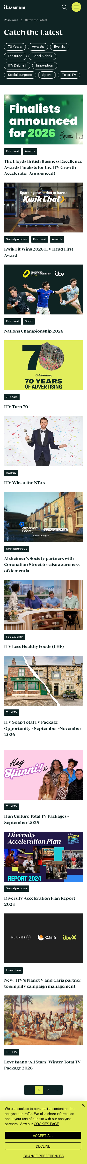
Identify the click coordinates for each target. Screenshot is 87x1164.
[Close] (80, 1108)
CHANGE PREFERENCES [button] (43, 1155)
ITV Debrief (17, 65)
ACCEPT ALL (43, 1135)
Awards (38, 46)
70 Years (15, 46)
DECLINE (43, 1146)
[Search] (64, 7)
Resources (11, 20)
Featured (15, 56)
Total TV (69, 75)
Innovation (44, 65)
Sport (47, 75)
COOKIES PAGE (46, 1123)
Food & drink (42, 56)
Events (59, 46)
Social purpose (20, 75)
